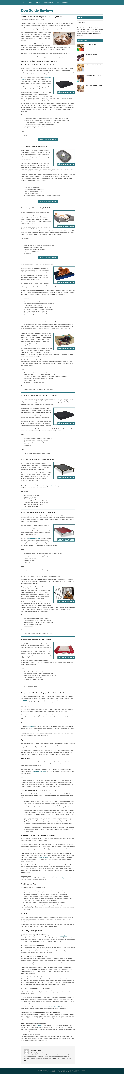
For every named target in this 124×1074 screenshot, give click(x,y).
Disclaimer (63, 1070)
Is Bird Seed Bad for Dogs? (93, 65)
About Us (77, 1070)
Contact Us (83, 1070)
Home (39, 1070)
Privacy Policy (55, 1070)
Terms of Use (70, 1070)
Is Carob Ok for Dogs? (92, 54)
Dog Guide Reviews (37, 10)
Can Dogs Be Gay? (91, 44)
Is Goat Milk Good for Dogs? (93, 75)
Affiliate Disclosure (46, 1070)
